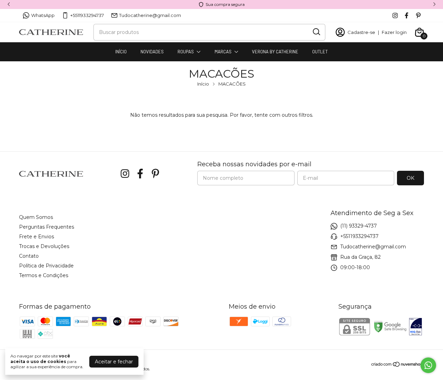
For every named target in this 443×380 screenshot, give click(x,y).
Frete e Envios (36, 236)
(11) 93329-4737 (358, 226)
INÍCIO (121, 51)
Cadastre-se (361, 32)
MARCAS (223, 51)
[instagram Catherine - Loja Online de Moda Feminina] (395, 15)
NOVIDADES (152, 51)
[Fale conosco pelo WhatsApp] (428, 365)
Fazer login (394, 32)
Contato (29, 256)
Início (203, 84)
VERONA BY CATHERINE (275, 51)
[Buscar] (316, 31)
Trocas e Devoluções (44, 246)
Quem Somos (36, 217)
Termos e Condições (43, 275)
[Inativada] (415, 327)
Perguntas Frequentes (46, 227)
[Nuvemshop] (397, 365)
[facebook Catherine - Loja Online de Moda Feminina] (406, 15)
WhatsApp (43, 15)
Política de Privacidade (46, 266)
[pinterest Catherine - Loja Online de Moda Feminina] (418, 15)
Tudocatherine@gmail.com (150, 15)
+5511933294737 (87, 15)
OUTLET (320, 51)
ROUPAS (186, 51)
